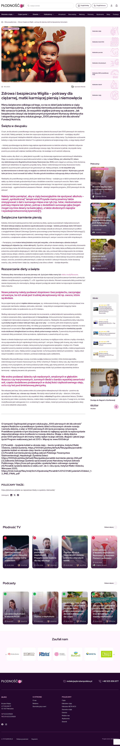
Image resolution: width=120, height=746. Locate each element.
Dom (2, 22)
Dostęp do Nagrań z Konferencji (102, 400)
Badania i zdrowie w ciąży (11, 28)
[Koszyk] (116, 6)
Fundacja (116, 14)
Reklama (35, 703)
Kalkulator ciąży (67, 703)
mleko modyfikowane (69, 274)
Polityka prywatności (22, 739)
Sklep (108, 14)
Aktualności (62, 14)
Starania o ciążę (6, 14)
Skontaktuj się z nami (39, 706)
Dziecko (35, 14)
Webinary (82, 14)
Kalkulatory (48, 14)
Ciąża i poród (22, 14)
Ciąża (63, 700)
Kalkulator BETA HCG (69, 706)
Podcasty (91, 14)
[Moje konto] (111, 6)
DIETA (93, 241)
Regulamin (35, 739)
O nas (34, 700)
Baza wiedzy (72, 14)
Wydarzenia (100, 14)
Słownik (64, 722)
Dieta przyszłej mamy (10, 22)
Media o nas (66, 716)
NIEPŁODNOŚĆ (96, 205)
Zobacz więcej (108, 527)
